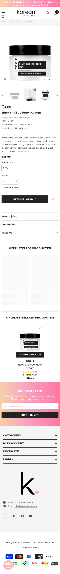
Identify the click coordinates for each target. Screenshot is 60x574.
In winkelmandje (24, 199)
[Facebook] (6, 516)
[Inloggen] (48, 13)
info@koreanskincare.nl (26, 506)
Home (4, 22)
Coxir (7, 107)
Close (57, 3)
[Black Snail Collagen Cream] (30, 338)
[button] (49, 79)
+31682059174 (26, 502)
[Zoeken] (3, 17)
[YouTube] (30, 516)
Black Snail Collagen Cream (29, 366)
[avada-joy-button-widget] (8, 564)
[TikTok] (22, 516)
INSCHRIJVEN (30, 415)
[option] (30, 54)
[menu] (3, 11)
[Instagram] (14, 516)
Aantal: (5, 175)
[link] (15, 298)
